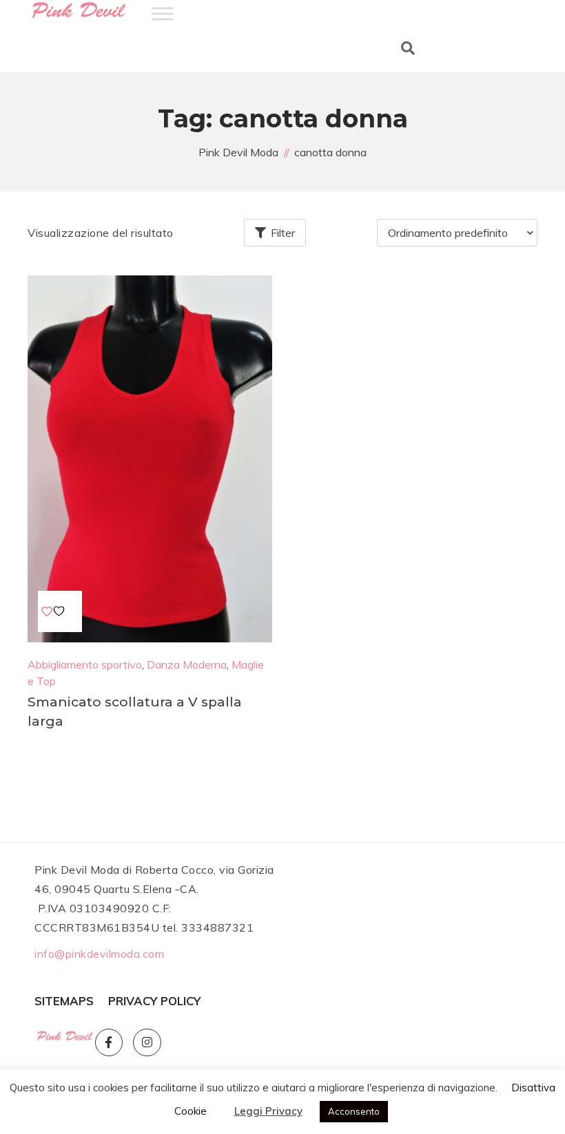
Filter (283, 233)
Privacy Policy (154, 1001)
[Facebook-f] (109, 1043)
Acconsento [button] (354, 1111)
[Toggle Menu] (163, 13)
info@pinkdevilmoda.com (99, 953)
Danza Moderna (187, 664)
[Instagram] (147, 1043)
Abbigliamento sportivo (85, 664)
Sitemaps (64, 1001)
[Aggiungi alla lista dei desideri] (55, 611)
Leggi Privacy (268, 1110)
